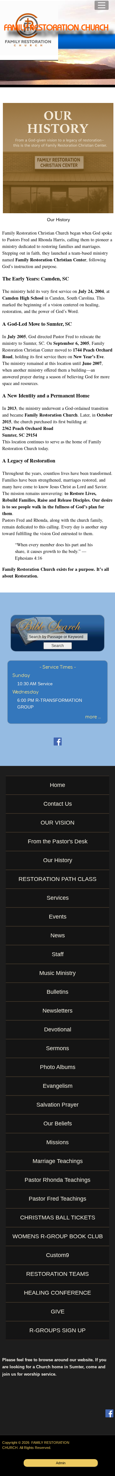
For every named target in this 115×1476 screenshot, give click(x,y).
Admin (60, 1463)
